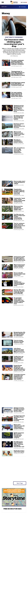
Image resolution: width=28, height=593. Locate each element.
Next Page (20, 483)
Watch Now (23, 2)
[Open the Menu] (2, 2)
